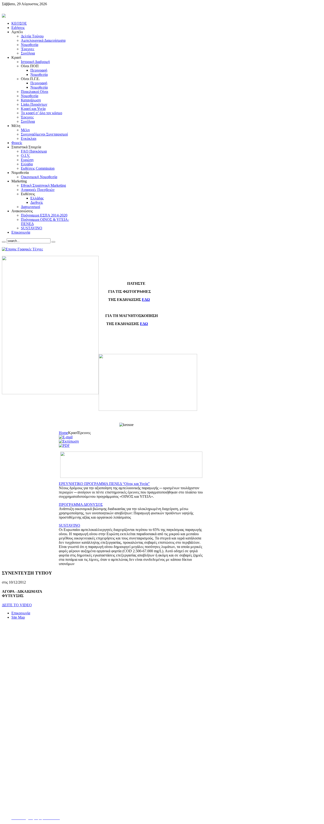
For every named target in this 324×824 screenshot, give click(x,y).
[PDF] (64, 446)
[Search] (4, 242)
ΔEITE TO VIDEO (17, 605)
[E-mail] (66, 437)
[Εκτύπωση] (69, 441)
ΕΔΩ (146, 300)
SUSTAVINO (69, 525)
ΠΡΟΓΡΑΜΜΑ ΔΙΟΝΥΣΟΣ (81, 505)
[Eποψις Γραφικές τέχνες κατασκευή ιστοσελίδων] (22, 249)
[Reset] (53, 242)
